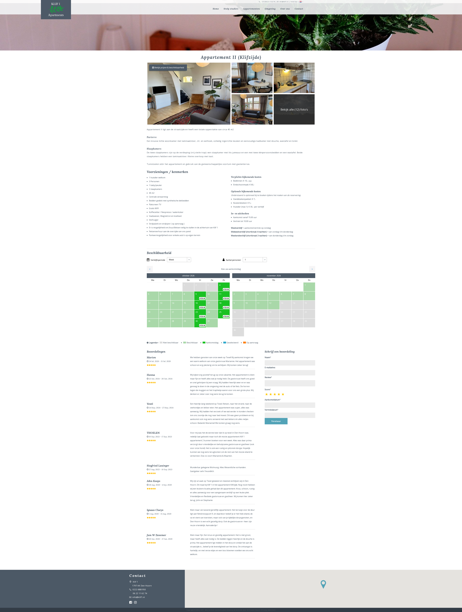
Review (268, 377)
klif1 (202, 610)
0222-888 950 (139, 589)
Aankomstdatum (272, 399)
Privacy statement (269, 610)
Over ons (285, 8)
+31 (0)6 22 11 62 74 (268, 2)
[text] (283, 394)
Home (216, 8)
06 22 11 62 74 (140, 593)
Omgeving (270, 8)
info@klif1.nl (283, 2)
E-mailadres (270, 367)
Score (267, 389)
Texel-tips (294, 2)
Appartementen (251, 8)
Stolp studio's (231, 8)
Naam (267, 357)
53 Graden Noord (253, 610)
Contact (299, 8)
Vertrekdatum (271, 409)
